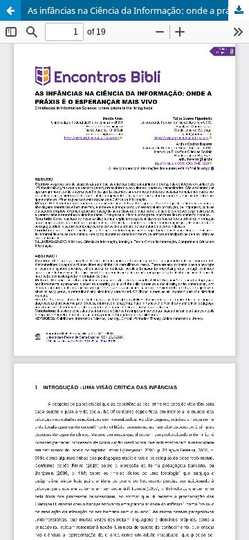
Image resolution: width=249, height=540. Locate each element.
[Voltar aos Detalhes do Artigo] (10, 10)
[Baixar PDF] (238, 10)
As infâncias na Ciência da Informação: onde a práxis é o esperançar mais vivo (138, 10)
